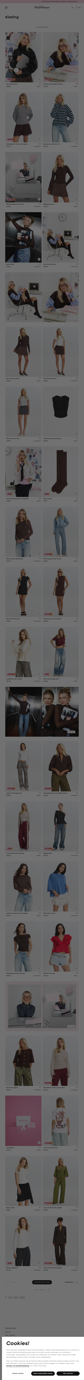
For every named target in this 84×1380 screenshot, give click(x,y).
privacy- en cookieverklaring (17, 1366)
